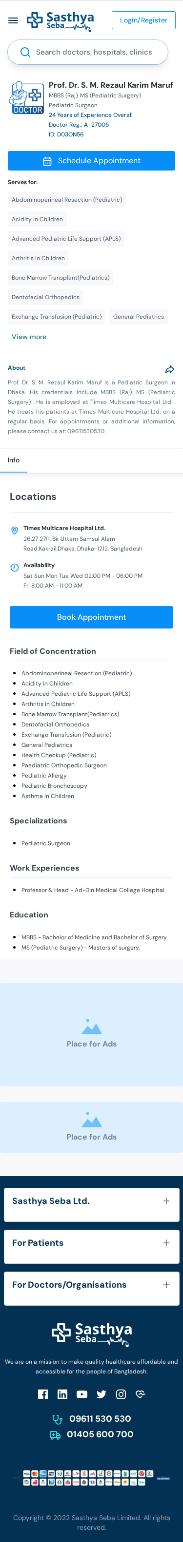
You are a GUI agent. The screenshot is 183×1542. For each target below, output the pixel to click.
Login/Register (143, 20)
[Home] (60, 22)
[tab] (13, 460)
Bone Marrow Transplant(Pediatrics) (70, 714)
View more (29, 336)
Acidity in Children (47, 683)
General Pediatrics (46, 745)
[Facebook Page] (43, 1394)
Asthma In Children (47, 796)
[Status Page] (140, 1394)
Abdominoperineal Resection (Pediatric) (76, 673)
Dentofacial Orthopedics (55, 724)
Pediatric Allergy (44, 776)
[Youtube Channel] (82, 1394)
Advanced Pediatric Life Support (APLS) (75, 694)
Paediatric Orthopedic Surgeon (64, 765)
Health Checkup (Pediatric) (58, 755)
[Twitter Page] (101, 1394)
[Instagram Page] (121, 1394)
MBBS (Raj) (63, 95)
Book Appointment (91, 617)
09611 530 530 (100, 1419)
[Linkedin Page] (62, 1394)
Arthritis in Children (48, 704)
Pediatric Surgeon (45, 843)
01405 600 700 (100, 1434)
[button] (13, 20)
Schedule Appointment (99, 160)
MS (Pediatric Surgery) (110, 95)
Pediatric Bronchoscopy (54, 786)
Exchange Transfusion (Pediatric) (66, 735)
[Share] (169, 369)
